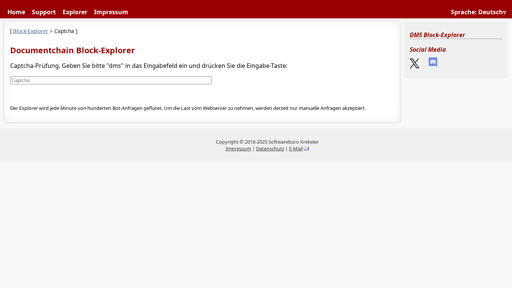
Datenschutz (270, 148)
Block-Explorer (30, 30)
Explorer (75, 12)
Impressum (111, 12)
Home (16, 12)
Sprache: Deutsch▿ (478, 12)
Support (43, 12)
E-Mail (295, 148)
